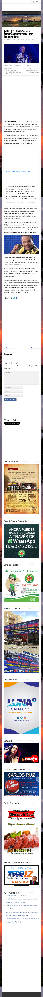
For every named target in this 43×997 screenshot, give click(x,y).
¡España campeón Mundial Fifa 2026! (17, 895)
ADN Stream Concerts (34, 202)
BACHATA (9, 69)
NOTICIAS (9, 74)
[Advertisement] (21, 99)
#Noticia (36, 70)
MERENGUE (10, 72)
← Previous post (9, 348)
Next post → (35, 348)
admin (10, 65)
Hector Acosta (34, 72)
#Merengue (29, 70)
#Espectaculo (34, 69)
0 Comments (28, 65)
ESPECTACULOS (11, 70)
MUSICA (17, 72)
